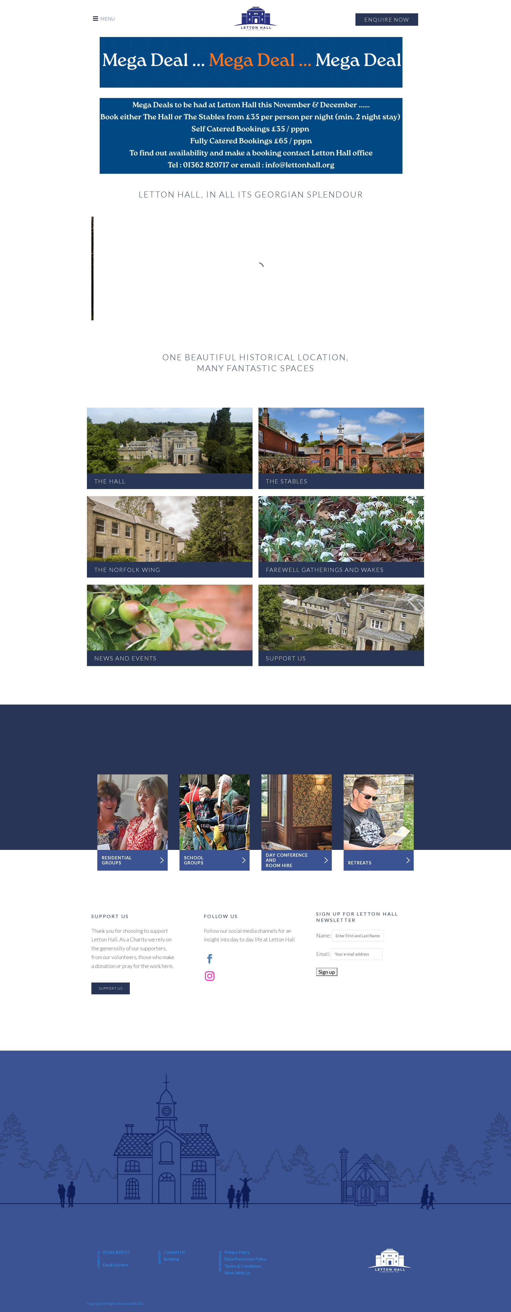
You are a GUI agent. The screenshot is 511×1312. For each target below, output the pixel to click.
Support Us (341, 625)
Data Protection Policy (245, 1258)
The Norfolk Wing (170, 536)
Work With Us (237, 1272)
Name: (324, 935)
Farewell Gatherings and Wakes (341, 536)
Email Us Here (115, 1264)
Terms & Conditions (242, 1265)
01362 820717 (116, 1252)
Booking (171, 1258)
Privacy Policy (237, 1252)
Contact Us (174, 1252)
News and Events (170, 625)
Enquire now (386, 19)
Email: (323, 954)
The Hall (169, 448)
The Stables (341, 448)
